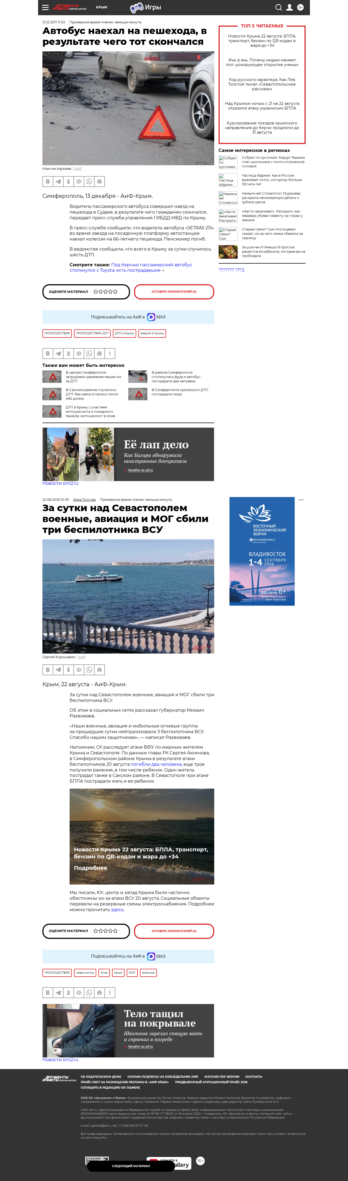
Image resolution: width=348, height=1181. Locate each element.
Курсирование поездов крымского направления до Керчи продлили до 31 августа (262, 128)
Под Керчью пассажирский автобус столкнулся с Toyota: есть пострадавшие (131, 267)
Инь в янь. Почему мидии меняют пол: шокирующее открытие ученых (262, 62)
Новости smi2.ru (60, 483)
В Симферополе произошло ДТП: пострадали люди (180, 392)
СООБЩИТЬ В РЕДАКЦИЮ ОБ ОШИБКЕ (110, 1087)
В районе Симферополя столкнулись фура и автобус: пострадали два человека (176, 376)
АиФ (78, 169)
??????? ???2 (231, 270)
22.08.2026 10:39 (55, 500)
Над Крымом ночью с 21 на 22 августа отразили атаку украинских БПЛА (262, 106)
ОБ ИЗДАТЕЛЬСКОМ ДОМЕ (101, 1077)
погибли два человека (156, 764)
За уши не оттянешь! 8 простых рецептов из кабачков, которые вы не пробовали (273, 251)
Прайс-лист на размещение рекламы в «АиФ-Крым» (125, 1082)
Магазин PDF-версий (221, 1077)
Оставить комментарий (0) (174, 291)
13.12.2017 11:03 (53, 22)
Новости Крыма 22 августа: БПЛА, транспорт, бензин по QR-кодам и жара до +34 (262, 41)
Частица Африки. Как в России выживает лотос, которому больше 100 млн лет (272, 179)
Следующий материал (131, 1166)
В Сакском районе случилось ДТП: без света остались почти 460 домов (92, 394)
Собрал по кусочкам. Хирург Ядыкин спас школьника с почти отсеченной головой (273, 161)
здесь (117, 909)
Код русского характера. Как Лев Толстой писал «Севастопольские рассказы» (262, 84)
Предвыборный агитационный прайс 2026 (211, 1082)
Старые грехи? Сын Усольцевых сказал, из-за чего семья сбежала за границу (272, 233)
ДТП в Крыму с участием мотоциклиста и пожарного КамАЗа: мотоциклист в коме (90, 411)
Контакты (254, 1077)
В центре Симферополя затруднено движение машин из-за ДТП (94, 376)
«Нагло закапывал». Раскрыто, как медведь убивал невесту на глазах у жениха (272, 215)
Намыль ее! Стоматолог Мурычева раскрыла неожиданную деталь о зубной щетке (271, 197)
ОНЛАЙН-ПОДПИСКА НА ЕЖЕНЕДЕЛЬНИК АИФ (163, 1077)
